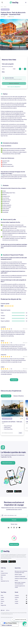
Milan (2, 603)
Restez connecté (14, 544)
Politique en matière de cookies (21, 578)
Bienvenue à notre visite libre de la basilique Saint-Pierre (21, 572)
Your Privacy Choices (11, 623)
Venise (2, 599)
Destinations (3, 575)
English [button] (3, 610)
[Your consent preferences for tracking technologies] (25, 624)
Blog (2, 577)
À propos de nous (4, 573)
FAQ (2, 579)
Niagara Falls (3, 605)
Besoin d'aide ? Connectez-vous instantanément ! (20, 583)
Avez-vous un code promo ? (14, 86)
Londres (2, 597)
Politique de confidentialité (20, 576)
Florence (2, 601)
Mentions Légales (18, 574)
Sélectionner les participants (7, 66)
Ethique (16, 580)
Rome (5, 6)
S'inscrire (14, 519)
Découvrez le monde (7, 462)
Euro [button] (8, 610)
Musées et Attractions (19, 396)
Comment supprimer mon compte (20, 586)
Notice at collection (7, 625)
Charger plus (14, 379)
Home (2, 6)
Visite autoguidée (6, 396)
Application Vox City (5, 581)
